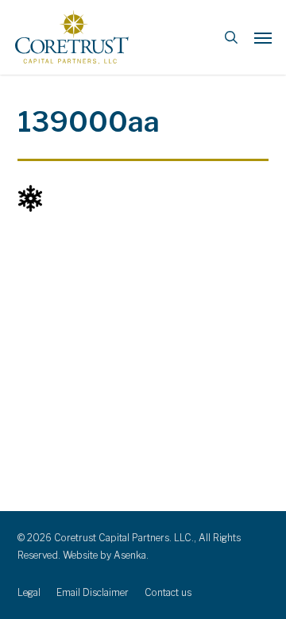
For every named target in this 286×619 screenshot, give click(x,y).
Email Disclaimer (92, 592)
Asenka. (131, 555)
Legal (29, 592)
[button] (263, 37)
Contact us (168, 592)
